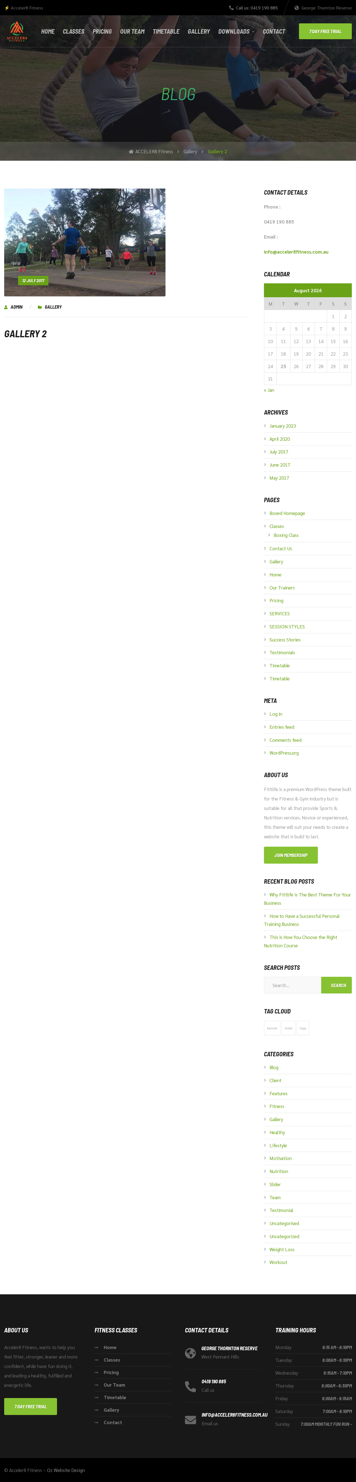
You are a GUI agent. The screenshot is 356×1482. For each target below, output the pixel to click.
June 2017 (280, 465)
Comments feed (285, 740)
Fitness (277, 1106)
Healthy (277, 1132)
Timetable (166, 31)
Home (48, 31)
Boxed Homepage (287, 513)
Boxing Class (286, 535)
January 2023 (283, 426)
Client (275, 1080)
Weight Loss (282, 1249)
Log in (276, 714)
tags (303, 1028)
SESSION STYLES (287, 626)
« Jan (269, 390)
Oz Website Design (66, 1470)
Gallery (199, 31)
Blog (274, 1067)
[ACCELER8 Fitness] (15, 31)
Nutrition (279, 1171)
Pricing (102, 31)
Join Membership (291, 855)
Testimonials (282, 652)
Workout (278, 1262)
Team (275, 1197)
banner (272, 1028)
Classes (73, 31)
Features (279, 1093)
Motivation (281, 1158)
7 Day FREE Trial (325, 31)
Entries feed (282, 727)
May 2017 (279, 478)
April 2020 (280, 439)
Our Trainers (282, 587)
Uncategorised (284, 1223)
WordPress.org (284, 753)
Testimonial (281, 1210)
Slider (275, 1184)
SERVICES (280, 613)
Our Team (132, 31)
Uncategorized (284, 1236)
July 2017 (279, 451)
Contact (274, 31)
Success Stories (285, 639)
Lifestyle (278, 1145)
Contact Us (281, 548)
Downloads (233, 31)
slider (289, 1028)
